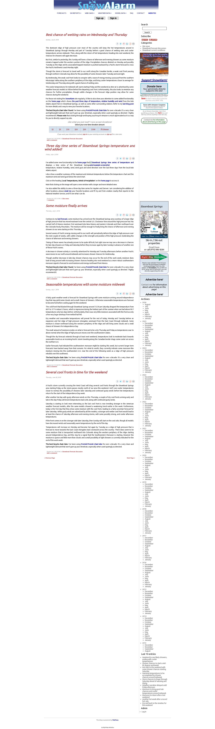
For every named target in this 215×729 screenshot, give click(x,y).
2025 (144, 321)
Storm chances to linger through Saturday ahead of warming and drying (154, 681)
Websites (152, 13)
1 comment (50, 200)
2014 (144, 616)
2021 (144, 429)
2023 (144, 375)
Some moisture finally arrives (66, 205)
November (149, 325)
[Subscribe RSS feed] (145, 40)
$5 (60, 129)
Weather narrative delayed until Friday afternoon (154, 686)
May (146, 310)
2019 (144, 482)
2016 (144, 563)
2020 (144, 455)
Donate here (154, 88)
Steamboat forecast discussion (72, 138)
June (147, 308)
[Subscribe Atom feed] (153, 40)
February (148, 316)
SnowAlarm (69, 99)
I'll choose (105, 129)
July (146, 306)
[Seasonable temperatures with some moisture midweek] (133, 293)
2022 (144, 402)
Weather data (104, 13)
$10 (67, 129)
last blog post (128, 104)
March (147, 314)
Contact (141, 13)
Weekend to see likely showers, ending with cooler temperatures (154, 659)
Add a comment (52, 140)
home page (56, 101)
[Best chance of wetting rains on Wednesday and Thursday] (133, 44)
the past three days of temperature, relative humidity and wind (97, 101)
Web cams (89, 13)
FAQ (131, 13)
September (149, 329)
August (147, 304)
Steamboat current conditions (153, 50)
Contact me (148, 120)
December (149, 323)
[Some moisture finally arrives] (133, 215)
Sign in (113, 18)
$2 (53, 129)
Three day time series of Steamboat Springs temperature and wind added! (90, 147)
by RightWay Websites (107, 727)
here (143, 98)
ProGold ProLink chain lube (96, 110)
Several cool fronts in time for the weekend (76, 372)
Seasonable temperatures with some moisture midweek (85, 284)
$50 (84, 129)
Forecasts (61, 13)
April (146, 312)
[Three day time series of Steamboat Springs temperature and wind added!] (133, 158)
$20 (76, 129)
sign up (109, 134)
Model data (120, 13)
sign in (85, 134)
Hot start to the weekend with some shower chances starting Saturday (154, 669)
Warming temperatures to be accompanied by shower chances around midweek (153, 675)
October (148, 327)
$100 (93, 129)
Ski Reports (75, 13)
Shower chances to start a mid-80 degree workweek (154, 664)
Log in (144, 712)
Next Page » (131, 458)
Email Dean (154, 247)
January (148, 318)
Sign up (100, 18)
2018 (144, 509)
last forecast (62, 219)
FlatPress (115, 720)
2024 (144, 348)
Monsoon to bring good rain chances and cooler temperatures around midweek (154, 691)
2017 (144, 536)
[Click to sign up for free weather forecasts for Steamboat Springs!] (154, 63)
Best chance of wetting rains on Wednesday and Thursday (86, 34)
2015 (144, 589)
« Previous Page (50, 458)
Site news (65, 198)
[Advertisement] (90, 26)
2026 (144, 302)
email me (67, 191)
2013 (144, 643)
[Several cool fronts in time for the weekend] (133, 381)
